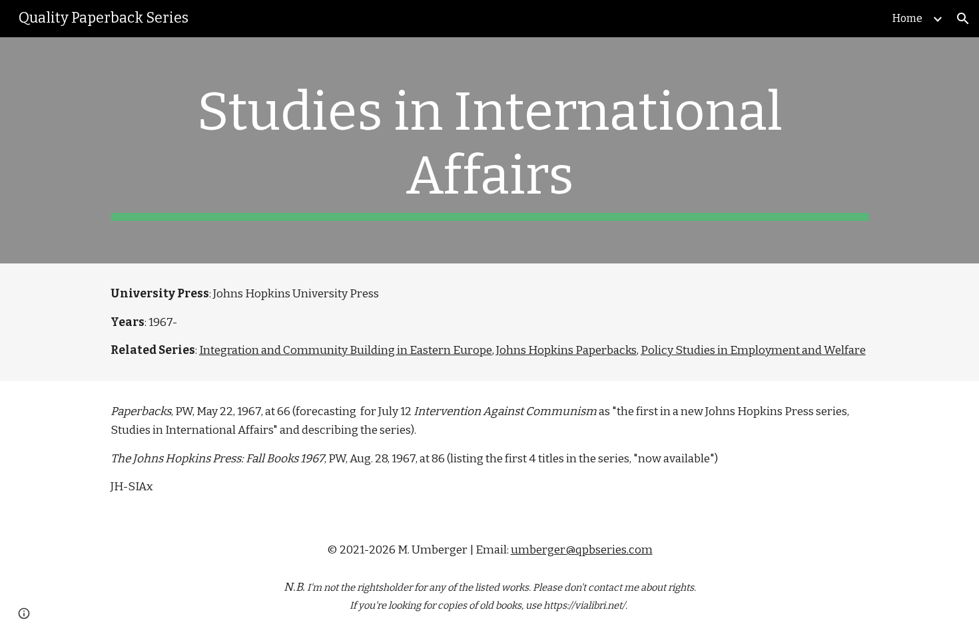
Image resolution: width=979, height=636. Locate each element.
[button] (963, 19)
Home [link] (907, 18)
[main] (489, 150)
